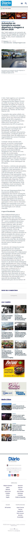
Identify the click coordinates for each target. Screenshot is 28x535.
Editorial (8, 489)
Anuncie (20, 515)
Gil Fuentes (8, 507)
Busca (26, 3)
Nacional (20, 485)
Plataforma (11, 531)
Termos (20, 509)
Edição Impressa (8, 485)
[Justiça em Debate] (20, 393)
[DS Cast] (7, 393)
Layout (11, 529)
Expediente (20, 511)
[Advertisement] (14, 85)
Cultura (20, 489)
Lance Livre (8, 491)
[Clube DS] (14, 386)
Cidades (8, 493)
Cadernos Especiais (20, 497)
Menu (22, 3)
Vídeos (7, 487)
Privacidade (20, 517)
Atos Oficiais (20, 491)
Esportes (20, 487)
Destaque (20, 493)
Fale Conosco (20, 513)
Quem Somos (20, 507)
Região (7, 497)
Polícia (7, 495)
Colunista (20, 495)
